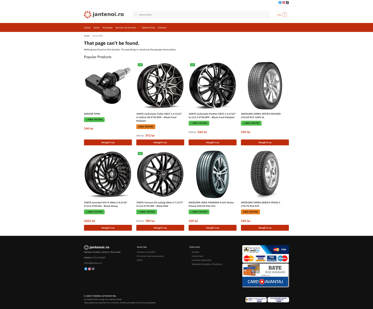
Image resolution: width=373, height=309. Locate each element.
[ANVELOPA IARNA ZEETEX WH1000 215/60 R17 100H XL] (265, 86)
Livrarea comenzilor (201, 260)
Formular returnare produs (150, 256)
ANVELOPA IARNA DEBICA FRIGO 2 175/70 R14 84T (260, 204)
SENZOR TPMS (92, 113)
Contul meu (197, 256)
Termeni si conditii (146, 252)
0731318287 (99, 257)
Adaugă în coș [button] (107, 142)
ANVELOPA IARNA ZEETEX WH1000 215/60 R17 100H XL (261, 115)
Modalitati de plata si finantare (207, 264)
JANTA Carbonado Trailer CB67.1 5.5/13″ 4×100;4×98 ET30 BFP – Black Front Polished (159, 117)
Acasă (86, 35)
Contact (195, 252)
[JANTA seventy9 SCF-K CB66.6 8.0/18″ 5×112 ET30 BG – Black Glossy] (108, 174)
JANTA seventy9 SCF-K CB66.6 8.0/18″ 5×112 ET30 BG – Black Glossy (105, 204)
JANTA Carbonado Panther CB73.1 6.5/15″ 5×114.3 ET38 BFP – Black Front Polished (212, 115)
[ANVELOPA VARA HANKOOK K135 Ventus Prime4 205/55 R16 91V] (213, 174)
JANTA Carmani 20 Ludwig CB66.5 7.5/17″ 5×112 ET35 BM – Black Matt (159, 204)
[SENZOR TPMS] (108, 86)
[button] (282, 15)
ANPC (139, 260)
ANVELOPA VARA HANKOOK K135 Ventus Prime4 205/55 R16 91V (211, 204)
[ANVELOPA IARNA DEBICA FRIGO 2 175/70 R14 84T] (265, 174)
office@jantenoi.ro (93, 263)
